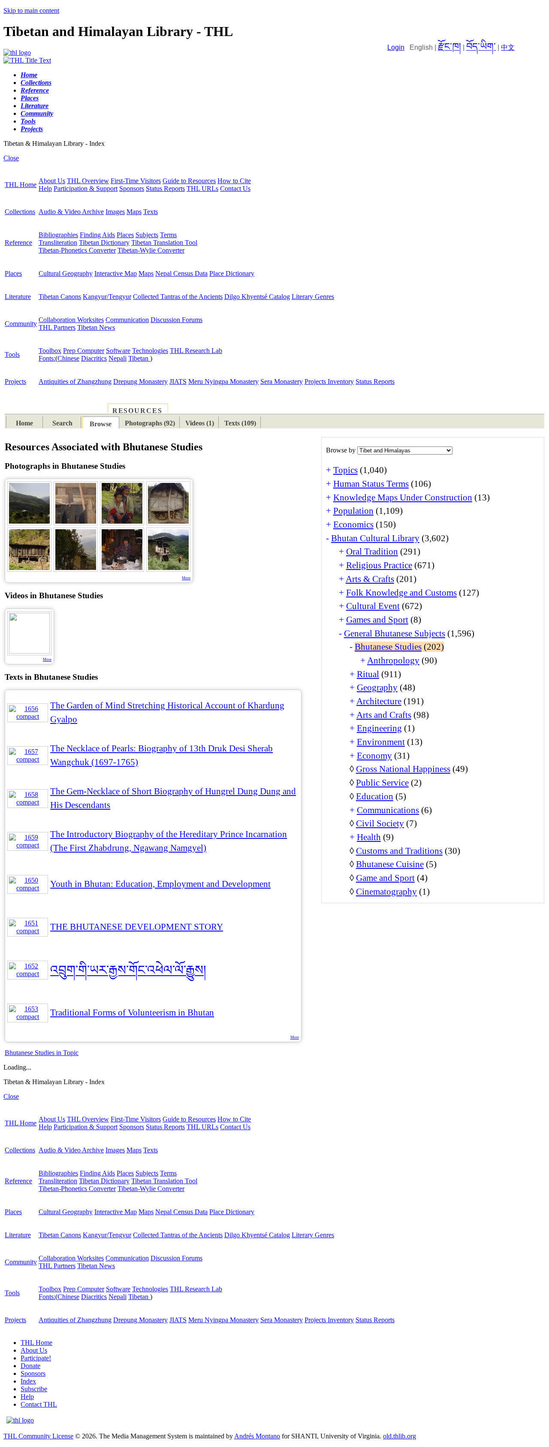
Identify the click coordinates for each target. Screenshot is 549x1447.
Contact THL (39, 1404)
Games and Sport (377, 620)
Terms (168, 234)
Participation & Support (86, 188)
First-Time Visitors (136, 180)
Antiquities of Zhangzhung (75, 381)
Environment (381, 742)
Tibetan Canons (60, 296)
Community (21, 323)
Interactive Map (115, 273)
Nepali (118, 358)
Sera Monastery (281, 381)
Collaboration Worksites (71, 319)
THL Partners (57, 327)
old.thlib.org (399, 1436)
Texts (150, 211)
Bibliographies (58, 234)
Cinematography (386, 891)
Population (353, 511)
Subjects (147, 234)
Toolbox (50, 350)
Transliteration (58, 242)
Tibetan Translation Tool (164, 242)
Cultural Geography (66, 273)
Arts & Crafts (370, 579)
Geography (377, 687)
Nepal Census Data (181, 273)
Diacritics (94, 358)
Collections (20, 211)
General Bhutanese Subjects (394, 633)
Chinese (68, 358)
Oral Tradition (372, 551)
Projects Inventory (329, 381)
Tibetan (139, 358)
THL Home (20, 184)
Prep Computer (83, 350)
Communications (388, 810)
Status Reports (165, 188)
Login (395, 47)
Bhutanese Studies (388, 647)
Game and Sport (385, 878)
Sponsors (131, 188)
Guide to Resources (189, 180)
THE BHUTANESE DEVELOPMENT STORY (136, 927)
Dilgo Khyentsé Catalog (257, 296)
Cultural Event (373, 606)
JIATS (178, 381)
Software (118, 350)
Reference (18, 242)
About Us (52, 180)
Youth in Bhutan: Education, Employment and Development (160, 884)
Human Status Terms (371, 484)
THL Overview (88, 180)
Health (369, 837)
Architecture (378, 701)
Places (125, 234)
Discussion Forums (176, 319)
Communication (127, 319)
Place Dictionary (231, 273)
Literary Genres (313, 296)
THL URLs (202, 188)
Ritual (368, 674)
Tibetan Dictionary (104, 242)
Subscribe (34, 1389)
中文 (508, 47)
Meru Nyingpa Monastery (223, 381)
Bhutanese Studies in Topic (41, 1052)
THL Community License (38, 1436)
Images (115, 211)
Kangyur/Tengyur (107, 296)
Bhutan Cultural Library (375, 538)
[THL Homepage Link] (17, 52)
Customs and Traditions (399, 851)
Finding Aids (97, 234)
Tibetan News (96, 327)
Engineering (379, 728)
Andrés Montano (257, 1436)
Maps (134, 211)
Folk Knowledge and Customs (401, 593)
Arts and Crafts (383, 715)
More (186, 578)
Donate (30, 1365)
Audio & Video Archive (71, 211)
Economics (353, 524)
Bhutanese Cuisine (390, 864)
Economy (374, 756)
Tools (12, 354)
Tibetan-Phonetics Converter (77, 250)
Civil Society (380, 823)
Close (11, 158)
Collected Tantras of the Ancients (178, 296)
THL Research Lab (196, 350)
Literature (18, 296)
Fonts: (47, 358)
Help (45, 188)
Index (28, 1381)
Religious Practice (379, 565)
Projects (15, 381)
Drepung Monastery (140, 381)
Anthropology (393, 660)
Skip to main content (31, 10)
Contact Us (235, 188)
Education (374, 796)
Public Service (382, 783)
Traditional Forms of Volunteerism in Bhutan (132, 1012)
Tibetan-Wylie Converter (151, 250)
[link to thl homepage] (20, 1420)
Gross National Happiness (403, 769)
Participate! (36, 1358)
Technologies (150, 350)
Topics (345, 470)
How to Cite (234, 180)
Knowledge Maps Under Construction (402, 497)
